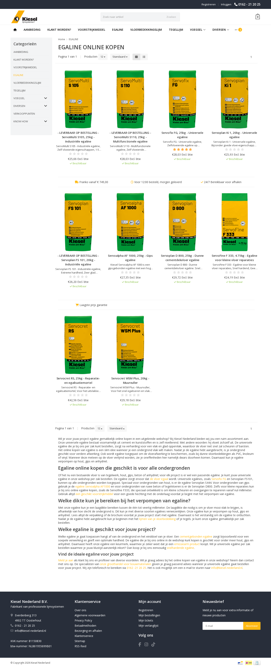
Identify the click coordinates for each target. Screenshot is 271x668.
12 (102, 56)
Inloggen (226, 4)
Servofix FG (218, 479)
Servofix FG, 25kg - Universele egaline (182, 135)
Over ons (80, 610)
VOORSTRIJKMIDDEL (91, 29)
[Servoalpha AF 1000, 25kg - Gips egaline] (130, 222)
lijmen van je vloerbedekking (157, 519)
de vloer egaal (159, 479)
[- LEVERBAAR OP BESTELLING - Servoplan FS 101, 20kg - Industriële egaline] (78, 222)
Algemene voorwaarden (90, 615)
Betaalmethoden (85, 625)
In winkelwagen (76, 171)
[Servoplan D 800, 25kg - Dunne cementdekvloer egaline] (182, 222)
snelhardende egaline (180, 548)
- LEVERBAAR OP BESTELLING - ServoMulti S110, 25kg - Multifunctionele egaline (130, 137)
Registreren (209, 4)
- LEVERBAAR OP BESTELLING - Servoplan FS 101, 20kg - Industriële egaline (78, 260)
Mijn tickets (145, 620)
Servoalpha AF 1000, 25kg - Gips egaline (130, 258)
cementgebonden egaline (196, 536)
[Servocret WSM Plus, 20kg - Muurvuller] (130, 345)
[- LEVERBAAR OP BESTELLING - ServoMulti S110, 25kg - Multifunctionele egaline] (130, 99)
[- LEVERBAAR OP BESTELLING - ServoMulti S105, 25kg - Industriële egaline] (78, 99)
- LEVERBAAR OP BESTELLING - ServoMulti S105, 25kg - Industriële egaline (78, 137)
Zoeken (171, 17)
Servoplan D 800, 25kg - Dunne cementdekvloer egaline (182, 258)
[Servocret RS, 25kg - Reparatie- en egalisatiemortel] (78, 345)
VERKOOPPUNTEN (24, 113)
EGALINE (117, 29)
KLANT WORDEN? (59, 29)
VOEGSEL (196, 29)
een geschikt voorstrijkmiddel (94, 494)
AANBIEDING (32, 29)
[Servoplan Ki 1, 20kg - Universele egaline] (234, 99)
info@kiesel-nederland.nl (226, 568)
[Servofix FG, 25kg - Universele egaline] (182, 99)
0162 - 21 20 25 (249, 4)
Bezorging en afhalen (88, 631)
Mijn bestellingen (149, 615)
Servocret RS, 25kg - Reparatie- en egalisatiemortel (78, 380)
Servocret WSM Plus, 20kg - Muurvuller (130, 380)
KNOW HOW (20, 121)
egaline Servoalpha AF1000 (92, 486)
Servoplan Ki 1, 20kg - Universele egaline (234, 135)
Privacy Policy (83, 620)
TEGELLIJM (176, 29)
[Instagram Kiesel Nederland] (147, 645)
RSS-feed (80, 646)
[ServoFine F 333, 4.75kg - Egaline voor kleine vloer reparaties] (234, 222)
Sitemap (80, 641)
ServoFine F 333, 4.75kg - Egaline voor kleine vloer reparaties (234, 258)
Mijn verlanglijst (148, 625)
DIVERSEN (219, 29)
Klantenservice (84, 636)
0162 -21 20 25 (136, 568)
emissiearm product (187, 544)
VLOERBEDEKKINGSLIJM (146, 29)
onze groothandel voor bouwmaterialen (125, 564)
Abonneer (252, 626)
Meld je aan (65, 560)
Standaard (119, 56)
